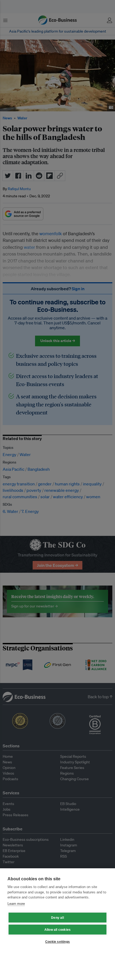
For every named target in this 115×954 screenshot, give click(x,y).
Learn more (16, 904)
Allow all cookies (57, 930)
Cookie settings (57, 942)
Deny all (57, 918)
